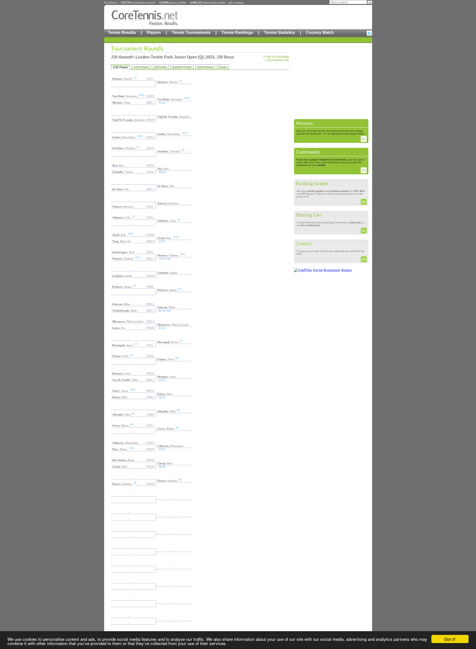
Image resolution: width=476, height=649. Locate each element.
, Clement (167, 255)
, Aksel (123, 460)
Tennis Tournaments (191, 32)
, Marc (123, 252)
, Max (118, 165)
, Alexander (124, 96)
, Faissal (167, 272)
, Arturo (167, 341)
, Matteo (120, 425)
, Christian (123, 148)
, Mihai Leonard (127, 321)
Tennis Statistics (279, 32)
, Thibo (125, 379)
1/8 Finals (160, 67)
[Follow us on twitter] (369, 33)
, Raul (164, 463)
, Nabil (166, 411)
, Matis (124, 310)
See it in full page (277, 56)
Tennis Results (122, 32)
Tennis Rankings (237, 32)
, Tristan (122, 171)
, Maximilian (168, 133)
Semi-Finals (205, 67)
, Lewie (121, 373)
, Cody (121, 217)
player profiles (178, 2)
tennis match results (214, 2)
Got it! (450, 639)
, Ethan (121, 102)
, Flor (165, 185)
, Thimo (119, 449)
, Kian (119, 234)
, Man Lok (121, 241)
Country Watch (320, 32)
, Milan (121, 304)
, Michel (122, 78)
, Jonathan (167, 480)
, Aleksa (122, 286)
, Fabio (120, 356)
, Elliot (165, 393)
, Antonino (168, 203)
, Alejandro (173, 116)
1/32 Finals (120, 67)
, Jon (118, 327)
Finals (223, 67)
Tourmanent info (278, 60)
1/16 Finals (140, 67)
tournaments (138, 2)
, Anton (120, 390)
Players (154, 32)
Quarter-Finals (182, 67)
